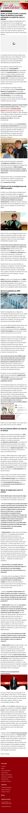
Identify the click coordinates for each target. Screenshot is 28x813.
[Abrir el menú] (26, 7)
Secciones (4, 763)
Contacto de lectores (5, 789)
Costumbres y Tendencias (6, 11)
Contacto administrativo (6, 787)
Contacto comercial (5, 791)
